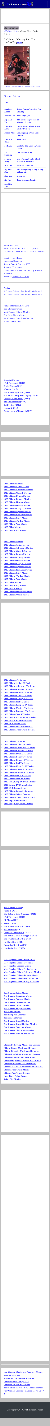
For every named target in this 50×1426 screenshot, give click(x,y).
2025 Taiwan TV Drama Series (18, 785)
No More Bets (10, 942)
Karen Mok (9, 133)
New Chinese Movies (33, 1388)
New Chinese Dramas (13, 1391)
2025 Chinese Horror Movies (17, 560)
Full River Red (10, 929)
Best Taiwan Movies (13, 1018)
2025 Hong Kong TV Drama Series (20, 782)
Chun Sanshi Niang (25, 126)
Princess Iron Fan (25, 165)
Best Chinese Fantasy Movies (17, 1002)
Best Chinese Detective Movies (17, 1027)
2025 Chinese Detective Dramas (18, 791)
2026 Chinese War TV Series (17, 714)
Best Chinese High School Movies (19, 1030)
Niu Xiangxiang (24, 169)
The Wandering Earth (13, 392)
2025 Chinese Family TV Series (18, 757)
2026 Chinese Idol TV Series (16, 702)
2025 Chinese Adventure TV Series (19, 747)
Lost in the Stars (11, 948)
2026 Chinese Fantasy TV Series (18, 698)
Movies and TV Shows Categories (19, 1378)
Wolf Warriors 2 (11, 383)
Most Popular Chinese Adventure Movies (22, 972)
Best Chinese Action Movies (16, 993)
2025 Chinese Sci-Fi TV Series (17, 775)
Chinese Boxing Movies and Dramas (20, 1048)
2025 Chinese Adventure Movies (18, 548)
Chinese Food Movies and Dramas (19, 1057)
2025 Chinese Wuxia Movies (16, 595)
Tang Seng (21, 139)
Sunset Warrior (30, 109)
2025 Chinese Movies (13, 542)
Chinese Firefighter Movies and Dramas (22, 1054)
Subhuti (20, 146)
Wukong (7, 389)
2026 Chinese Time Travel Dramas (19, 730)
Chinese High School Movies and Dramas (22, 1060)
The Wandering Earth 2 (14, 939)
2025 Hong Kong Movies (15, 585)
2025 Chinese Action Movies (16, 545)
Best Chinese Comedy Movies (17, 999)
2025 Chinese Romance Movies (18, 570)
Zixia (19, 116)
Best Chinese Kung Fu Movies (17, 1008)
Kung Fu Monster (12, 402)
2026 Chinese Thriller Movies (17, 521)
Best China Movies (12, 1011)
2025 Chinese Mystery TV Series (18, 769)
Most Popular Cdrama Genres (17, 966)
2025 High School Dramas (15, 800)
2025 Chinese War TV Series (17, 779)
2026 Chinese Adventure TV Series (19, 686)
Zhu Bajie (21, 120)
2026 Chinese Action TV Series (17, 683)
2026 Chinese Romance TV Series (19, 711)
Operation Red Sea (12, 945)
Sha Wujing (22, 159)
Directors (15, 1375)
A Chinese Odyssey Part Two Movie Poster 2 (23, 294)
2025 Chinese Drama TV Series (18, 754)
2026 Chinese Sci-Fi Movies (16, 518)
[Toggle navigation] (44, 4)
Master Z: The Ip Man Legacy (17, 395)
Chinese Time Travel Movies (17, 1070)
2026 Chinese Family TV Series (18, 695)
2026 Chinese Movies (13, 483)
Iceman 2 (8, 408)
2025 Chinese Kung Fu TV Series (19, 766)
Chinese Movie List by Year (16, 1381)
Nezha (6, 923)
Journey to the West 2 (13, 399)
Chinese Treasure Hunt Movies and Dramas (23, 1067)
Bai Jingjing (22, 133)
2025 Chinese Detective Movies (18, 591)
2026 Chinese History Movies (17, 502)
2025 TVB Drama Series (15, 788)
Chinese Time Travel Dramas (17, 1073)
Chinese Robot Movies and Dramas (20, 1063)
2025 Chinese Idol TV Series (16, 763)
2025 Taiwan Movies (13, 588)
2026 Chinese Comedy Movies (17, 493)
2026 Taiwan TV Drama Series (18, 720)
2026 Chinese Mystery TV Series (18, 708)
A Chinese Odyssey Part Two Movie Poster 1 (23, 291)
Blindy (38, 159)
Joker (19, 109)
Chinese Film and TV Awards (17, 1384)
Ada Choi (8, 165)
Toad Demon (22, 180)
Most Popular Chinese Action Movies (20, 969)
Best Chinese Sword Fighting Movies (20, 1024)
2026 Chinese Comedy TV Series (18, 689)
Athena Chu (9, 116)
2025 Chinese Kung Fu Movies (17, 563)
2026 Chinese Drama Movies (17, 496)
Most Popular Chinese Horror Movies (21, 978)
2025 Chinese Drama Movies (17, 554)
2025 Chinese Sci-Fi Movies (16, 573)
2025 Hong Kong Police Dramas (18, 804)
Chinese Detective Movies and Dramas (21, 1051)
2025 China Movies (12, 582)
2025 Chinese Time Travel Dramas (19, 797)
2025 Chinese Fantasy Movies (17, 557)
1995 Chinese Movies (11, 31)
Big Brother (9, 405)
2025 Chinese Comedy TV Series (18, 750)
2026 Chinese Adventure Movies (18, 490)
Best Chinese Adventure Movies (18, 996)
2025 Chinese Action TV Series (17, 744)
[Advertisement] (25, 16)
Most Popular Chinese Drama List (19, 959)
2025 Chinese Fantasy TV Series (18, 760)
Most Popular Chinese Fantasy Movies (21, 975)
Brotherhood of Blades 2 (15, 411)
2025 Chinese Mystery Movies (17, 567)
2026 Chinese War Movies (15, 524)
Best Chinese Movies (13, 309)
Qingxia (26, 116)
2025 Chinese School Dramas (17, 794)
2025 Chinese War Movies (15, 579)
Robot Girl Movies (12, 1079)
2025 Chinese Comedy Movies (17, 551)
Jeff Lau (16, 96)
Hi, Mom (8, 920)
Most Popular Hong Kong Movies (18, 318)
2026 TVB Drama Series (15, 723)
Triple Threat (10, 386)
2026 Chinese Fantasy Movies (17, 499)
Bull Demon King (24, 152)
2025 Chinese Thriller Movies (17, 576)
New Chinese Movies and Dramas (19, 1372)
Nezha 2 (7, 911)
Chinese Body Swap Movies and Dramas (22, 1045)
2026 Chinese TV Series (14, 680)
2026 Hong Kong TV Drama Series (20, 717)
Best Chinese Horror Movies (17, 1005)
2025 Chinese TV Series (14, 741)
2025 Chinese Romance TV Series (19, 772)
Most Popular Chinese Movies (17, 312)
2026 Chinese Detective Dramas (18, 727)
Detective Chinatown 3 (14, 932)
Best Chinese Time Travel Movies (19, 1033)
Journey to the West (20, 277)
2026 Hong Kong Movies (15, 530)
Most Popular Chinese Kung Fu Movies (21, 981)
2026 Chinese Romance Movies (18, 515)
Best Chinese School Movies (16, 1021)
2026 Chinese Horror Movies (17, 505)
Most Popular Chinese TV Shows (18, 963)
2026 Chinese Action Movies (16, 487)
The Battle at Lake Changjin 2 (17, 936)
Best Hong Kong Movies (14, 315)
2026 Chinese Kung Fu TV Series (19, 705)
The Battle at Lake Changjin (16, 914)
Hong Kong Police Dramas (16, 1076)
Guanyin (21, 176)
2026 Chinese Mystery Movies (17, 511)
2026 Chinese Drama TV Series (18, 692)
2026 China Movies (12, 527)
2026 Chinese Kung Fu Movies (17, 508)
